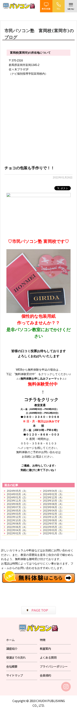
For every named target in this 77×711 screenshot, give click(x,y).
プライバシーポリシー (54, 666)
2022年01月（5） (53, 533)
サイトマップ (14, 675)
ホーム (10, 640)
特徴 (42, 640)
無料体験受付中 (43, 384)
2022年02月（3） (17, 533)
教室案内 (45, 648)
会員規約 (45, 675)
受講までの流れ (16, 657)
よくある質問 (48, 657)
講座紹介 (11, 648)
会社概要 (11, 666)
